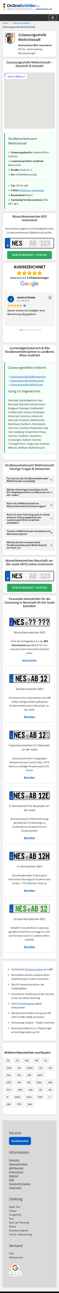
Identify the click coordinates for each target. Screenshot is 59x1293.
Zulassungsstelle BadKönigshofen (28, 377)
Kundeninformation (19, 1184)
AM (29, 1075)
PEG (9, 1075)
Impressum (15, 1188)
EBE (9, 1104)
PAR (30, 1104)
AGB (11, 1180)
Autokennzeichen (34, 969)
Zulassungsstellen (21, 23)
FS (17, 1060)
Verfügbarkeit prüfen (29, 255)
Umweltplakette (27, 1003)
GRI (31, 1089)
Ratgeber (14, 1160)
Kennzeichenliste (18, 1164)
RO (50, 1068)
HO (40, 1068)
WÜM (30, 1068)
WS (19, 1082)
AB (36, 1060)
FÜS (19, 1104)
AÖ (19, 1068)
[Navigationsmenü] (53, 17)
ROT (9, 1089)
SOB (50, 1082)
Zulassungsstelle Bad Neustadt (27, 381)
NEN (40, 1075)
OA (50, 1089)
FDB (40, 1097)
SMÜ (20, 1089)
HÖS (9, 1082)
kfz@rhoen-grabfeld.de (31, 190)
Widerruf (14, 1176)
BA (29, 1082)
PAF (27, 1060)
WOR (17, 1097)
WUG (29, 1097)
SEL (19, 1075)
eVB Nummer (16, 1168)
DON (39, 1082)
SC (45, 1060)
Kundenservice (20, 1141)
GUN (9, 1068)
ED (40, 1089)
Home (5, 23)
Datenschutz (16, 1172)
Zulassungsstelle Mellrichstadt (26, 384)
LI (49, 1097)
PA (8, 1060)
